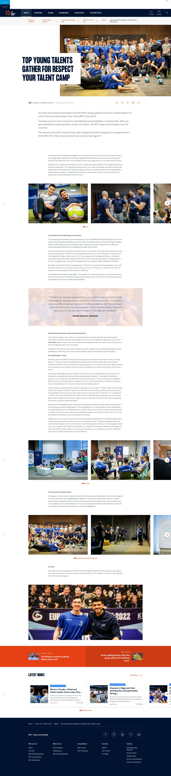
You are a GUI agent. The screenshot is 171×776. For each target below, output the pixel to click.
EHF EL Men (81, 748)
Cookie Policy (131, 756)
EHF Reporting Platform (132, 749)
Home (30, 724)
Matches (38, 13)
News (26, 13)
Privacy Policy (131, 753)
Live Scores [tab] (5, 2)
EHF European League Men (68, 21)
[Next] (167, 203)
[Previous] (3, 203)
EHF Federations (34, 760)
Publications (57, 751)
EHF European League (46, 21)
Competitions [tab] (5, 6)
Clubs (50, 13)
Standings (63, 13)
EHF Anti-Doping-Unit (60, 754)
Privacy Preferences (134, 762)
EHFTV (104, 748)
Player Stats (95, 13)
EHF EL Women (82, 751)
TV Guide (105, 754)
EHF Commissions (34, 757)
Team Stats (79, 13)
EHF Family (106, 751)
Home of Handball (31, 21)
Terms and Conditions (134, 759)
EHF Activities (58, 748)
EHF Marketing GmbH (36, 754)
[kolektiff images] (85, 462)
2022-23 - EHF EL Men (88, 21)
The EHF (31, 751)
